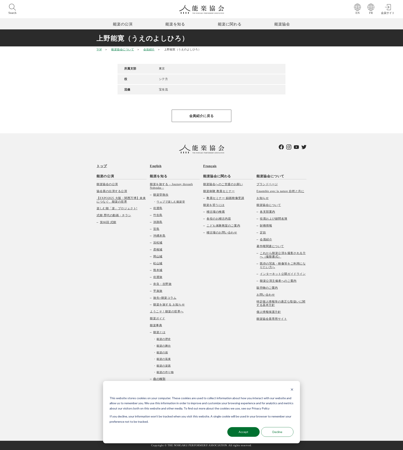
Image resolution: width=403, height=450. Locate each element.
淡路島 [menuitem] (157, 222)
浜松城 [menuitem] (157, 242)
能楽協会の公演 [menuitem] (107, 184)
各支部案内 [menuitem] (267, 211)
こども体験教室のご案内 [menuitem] (223, 225)
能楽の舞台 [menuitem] (164, 345)
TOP (99, 49)
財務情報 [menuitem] (266, 225)
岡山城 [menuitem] (157, 256)
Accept (243, 432)
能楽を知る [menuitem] (158, 176)
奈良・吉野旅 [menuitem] (162, 284)
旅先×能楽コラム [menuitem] (164, 297)
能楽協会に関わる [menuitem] (217, 176)
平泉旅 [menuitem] (157, 291)
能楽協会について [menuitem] (270, 176)
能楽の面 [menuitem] (162, 352)
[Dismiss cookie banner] (291, 390)
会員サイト (388, 12)
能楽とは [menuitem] (159, 332)
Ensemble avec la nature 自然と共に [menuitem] (280, 191)
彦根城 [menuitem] (157, 249)
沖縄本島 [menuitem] (159, 235)
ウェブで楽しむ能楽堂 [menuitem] (171, 201)
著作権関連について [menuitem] (270, 246)
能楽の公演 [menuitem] (105, 176)
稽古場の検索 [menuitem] (216, 211)
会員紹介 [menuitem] (266, 239)
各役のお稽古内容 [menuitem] (219, 218)
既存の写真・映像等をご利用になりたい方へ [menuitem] (283, 265)
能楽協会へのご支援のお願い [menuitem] (223, 184)
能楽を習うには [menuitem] (214, 205)
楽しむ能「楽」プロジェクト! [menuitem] (117, 208)
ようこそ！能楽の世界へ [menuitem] (166, 311)
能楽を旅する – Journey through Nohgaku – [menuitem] (171, 186)
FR (371, 12)
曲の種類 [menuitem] (159, 378)
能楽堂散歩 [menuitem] (161, 194)
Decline (277, 432)
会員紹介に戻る (201, 116)
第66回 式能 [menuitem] (108, 222)
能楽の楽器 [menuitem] (164, 365)
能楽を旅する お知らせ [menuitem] (169, 304)
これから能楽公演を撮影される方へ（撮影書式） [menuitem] (283, 255)
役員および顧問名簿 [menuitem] (273, 218)
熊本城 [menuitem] (157, 270)
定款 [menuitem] (263, 232)
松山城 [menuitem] (157, 263)
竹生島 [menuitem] (157, 215)
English (155, 166)
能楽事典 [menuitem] (156, 325)
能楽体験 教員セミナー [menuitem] (219, 191)
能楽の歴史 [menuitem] (164, 339)
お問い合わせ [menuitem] (265, 294)
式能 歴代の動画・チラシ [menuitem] (114, 215)
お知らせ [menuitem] (262, 198)
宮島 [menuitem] (156, 229)
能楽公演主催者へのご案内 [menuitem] (278, 280)
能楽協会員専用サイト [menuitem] (271, 318)
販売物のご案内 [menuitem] (267, 287)
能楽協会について (122, 49)
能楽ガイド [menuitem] (157, 318)
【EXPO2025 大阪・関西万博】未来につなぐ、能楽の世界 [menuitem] (121, 200)
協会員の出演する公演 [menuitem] (112, 191)
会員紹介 (149, 49)
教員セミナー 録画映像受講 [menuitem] (225, 198)
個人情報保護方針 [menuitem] (268, 312)
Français (210, 166)
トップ (102, 166)
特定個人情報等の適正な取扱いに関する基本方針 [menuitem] (280, 303)
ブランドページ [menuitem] (267, 184)
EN (358, 12)
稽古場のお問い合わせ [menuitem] (222, 232)
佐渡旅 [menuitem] (157, 277)
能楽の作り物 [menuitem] (165, 372)
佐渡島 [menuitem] (157, 208)
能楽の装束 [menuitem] (164, 359)
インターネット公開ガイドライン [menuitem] (283, 274)
